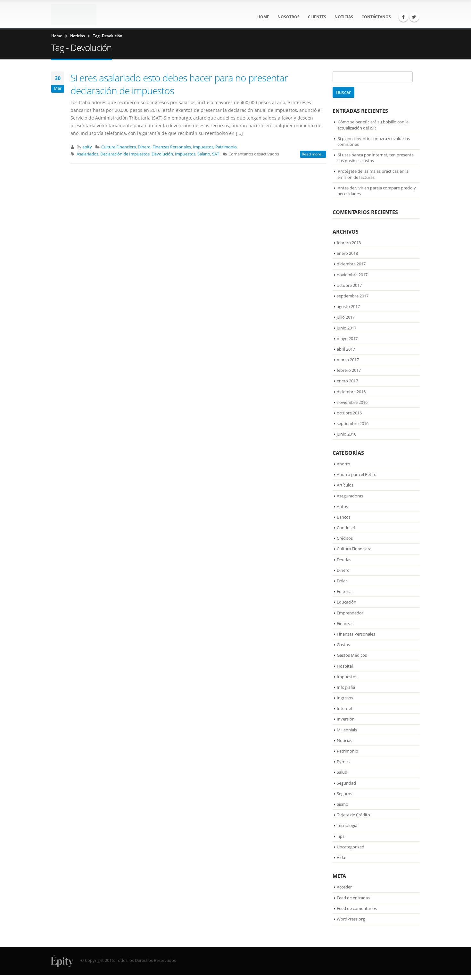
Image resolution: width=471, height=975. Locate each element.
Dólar (342, 581)
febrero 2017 (349, 370)
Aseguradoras (350, 496)
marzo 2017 (348, 360)
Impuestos (203, 147)
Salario (203, 154)
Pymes (343, 761)
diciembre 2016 (351, 392)
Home (263, 17)
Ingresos (345, 698)
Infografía (346, 687)
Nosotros (288, 17)
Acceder (344, 887)
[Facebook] (403, 17)
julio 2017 (346, 317)
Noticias (344, 17)
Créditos (345, 538)
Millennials (347, 730)
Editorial (344, 591)
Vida (341, 857)
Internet (344, 708)
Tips (340, 836)
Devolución (162, 154)
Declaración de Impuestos (125, 154)
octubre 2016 (349, 413)
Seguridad (346, 783)
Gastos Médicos (352, 655)
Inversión (346, 719)
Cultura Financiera (118, 147)
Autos (342, 506)
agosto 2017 (348, 306)
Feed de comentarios (357, 908)
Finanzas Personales (172, 147)
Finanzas (345, 623)
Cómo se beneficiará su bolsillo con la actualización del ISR (373, 124)
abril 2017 (346, 349)
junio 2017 (346, 328)
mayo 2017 (347, 338)
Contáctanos (376, 17)
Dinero (144, 147)
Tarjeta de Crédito (353, 815)
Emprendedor (350, 613)
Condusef (346, 527)
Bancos (344, 517)
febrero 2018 (349, 243)
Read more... (313, 154)
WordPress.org (351, 919)
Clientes (317, 17)
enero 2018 (347, 253)
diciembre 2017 (351, 264)
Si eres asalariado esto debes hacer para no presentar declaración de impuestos (179, 84)
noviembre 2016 (352, 402)
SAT (215, 154)
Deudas (344, 559)
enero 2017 (347, 381)
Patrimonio (226, 147)
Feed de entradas (353, 898)
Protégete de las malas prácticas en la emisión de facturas (373, 174)
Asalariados (87, 154)
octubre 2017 (349, 285)
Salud (342, 772)
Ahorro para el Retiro (356, 474)
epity (87, 147)
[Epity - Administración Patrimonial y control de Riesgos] (73, 14)
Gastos (343, 644)
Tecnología (347, 825)
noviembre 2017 (352, 275)
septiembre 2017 (352, 296)
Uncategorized (350, 847)
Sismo (342, 804)
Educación (346, 602)
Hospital (345, 666)
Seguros (344, 793)
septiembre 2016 (352, 423)
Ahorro (343, 464)
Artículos (345, 485)
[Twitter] (414, 17)
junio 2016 (346, 434)
